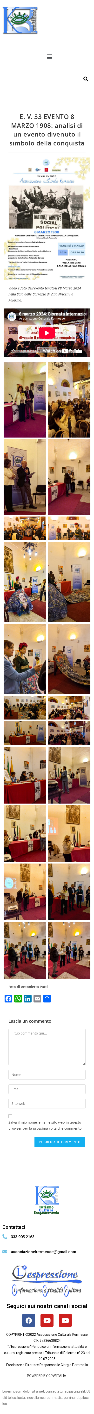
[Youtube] (47, 1320)
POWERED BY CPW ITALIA (47, 1376)
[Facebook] (28, 1320)
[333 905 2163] (4, 1236)
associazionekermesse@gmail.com (43, 1252)
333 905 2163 (22, 1237)
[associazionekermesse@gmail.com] (4, 1251)
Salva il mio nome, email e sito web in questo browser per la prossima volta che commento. (45, 1125)
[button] (49, 56)
